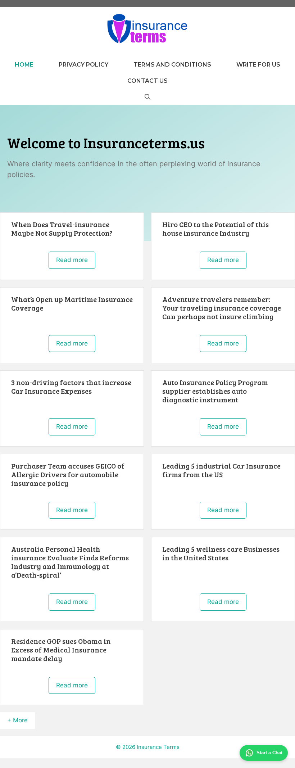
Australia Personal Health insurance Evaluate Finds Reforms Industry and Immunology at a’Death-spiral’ (70, 562)
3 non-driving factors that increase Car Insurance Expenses (71, 386)
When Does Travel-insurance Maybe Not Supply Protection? (62, 228)
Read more (72, 259)
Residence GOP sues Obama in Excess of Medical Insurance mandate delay (61, 649)
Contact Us (147, 80)
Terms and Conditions (172, 64)
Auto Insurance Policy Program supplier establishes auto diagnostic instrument (215, 391)
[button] (147, 97)
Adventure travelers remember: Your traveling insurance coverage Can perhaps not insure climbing (221, 307)
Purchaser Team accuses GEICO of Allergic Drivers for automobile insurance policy (67, 474)
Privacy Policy (83, 64)
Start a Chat (269, 752)
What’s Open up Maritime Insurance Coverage (72, 303)
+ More (17, 720)
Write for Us (258, 64)
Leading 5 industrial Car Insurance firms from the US (221, 470)
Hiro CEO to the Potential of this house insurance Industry (215, 228)
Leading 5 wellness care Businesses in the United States (221, 553)
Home (24, 64)
